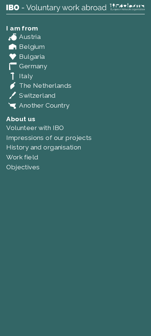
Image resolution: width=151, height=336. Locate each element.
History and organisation (43, 147)
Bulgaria (25, 56)
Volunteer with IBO (35, 127)
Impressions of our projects (49, 137)
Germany (26, 66)
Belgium (25, 46)
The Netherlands (39, 85)
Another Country (37, 105)
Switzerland (31, 95)
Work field (22, 157)
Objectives (23, 167)
